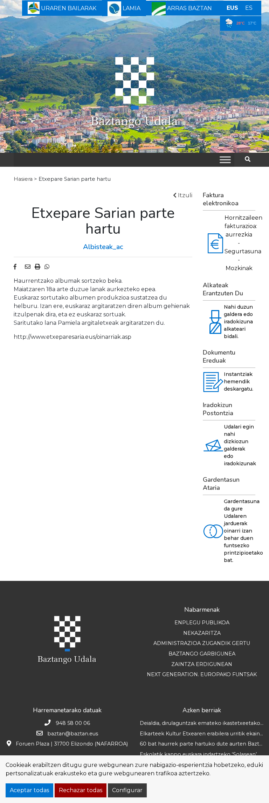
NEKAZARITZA (202, 633)
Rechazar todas (80, 790)
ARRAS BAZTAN (189, 8)
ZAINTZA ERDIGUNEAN (201, 664)
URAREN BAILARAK (68, 8)
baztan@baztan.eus (72, 733)
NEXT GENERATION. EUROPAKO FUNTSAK (202, 674)
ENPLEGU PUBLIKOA (201, 622)
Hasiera (23, 179)
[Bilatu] (250, 159)
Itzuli (184, 195)
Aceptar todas (29, 790)
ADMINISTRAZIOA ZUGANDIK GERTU (201, 643)
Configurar (127, 790)
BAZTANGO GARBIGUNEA (201, 654)
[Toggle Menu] (225, 159)
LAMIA (130, 8)
